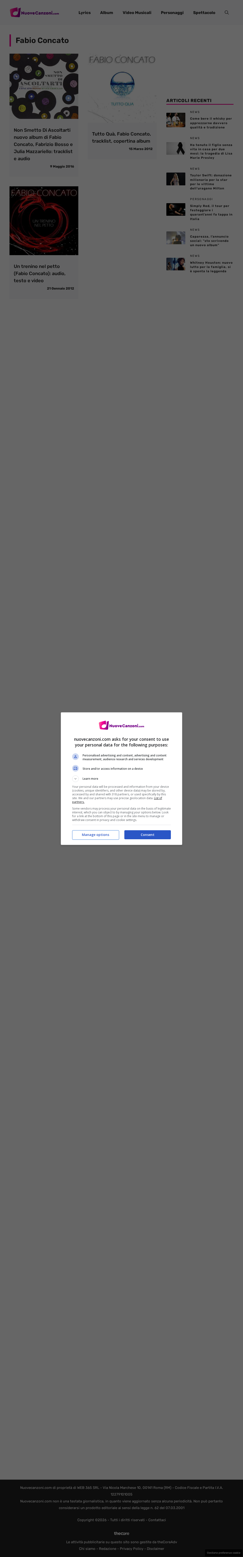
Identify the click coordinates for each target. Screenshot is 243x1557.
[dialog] (121, 778)
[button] (121, 778)
